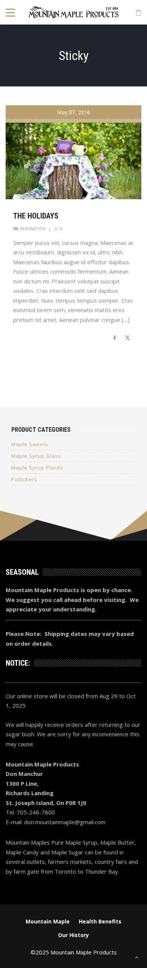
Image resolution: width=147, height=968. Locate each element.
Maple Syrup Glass (36, 455)
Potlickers (24, 479)
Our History (73, 935)
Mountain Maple (48, 921)
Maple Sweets (29, 444)
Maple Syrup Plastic (37, 467)
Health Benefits (100, 921)
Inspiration (33, 228)
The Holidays (35, 215)
